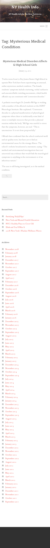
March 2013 (10, 437)
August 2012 (10, 462)
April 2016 (9, 307)
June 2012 (9, 469)
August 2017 (10, 274)
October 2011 (11, 498)
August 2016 (10, 296)
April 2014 (9, 390)
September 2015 (12, 332)
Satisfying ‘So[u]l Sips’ (15, 216)
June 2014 (9, 382)
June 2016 (9, 303)
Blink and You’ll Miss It (15, 227)
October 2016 (11, 289)
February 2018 (11, 253)
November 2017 (12, 263)
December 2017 (11, 260)
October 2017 (11, 267)
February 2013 (11, 440)
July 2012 (9, 465)
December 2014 (11, 364)
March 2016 (10, 310)
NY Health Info (25, 7)
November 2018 (12, 249)
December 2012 (11, 447)
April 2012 (9, 476)
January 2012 (10, 487)
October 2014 (11, 372)
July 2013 (9, 422)
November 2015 (12, 325)
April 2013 (9, 433)
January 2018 (10, 256)
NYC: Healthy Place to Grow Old (20, 223)
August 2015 (10, 336)
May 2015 (9, 346)
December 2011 (11, 491)
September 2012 (12, 458)
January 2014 (10, 401)
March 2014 (10, 393)
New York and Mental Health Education (22, 220)
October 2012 (11, 455)
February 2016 (11, 314)
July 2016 (9, 299)
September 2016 (12, 292)
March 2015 (10, 354)
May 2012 (9, 473)
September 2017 (12, 271)
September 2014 (12, 375)
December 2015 (11, 321)
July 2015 (9, 339)
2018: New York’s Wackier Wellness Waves (24, 231)
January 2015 (10, 361)
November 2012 (12, 451)
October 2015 (11, 328)
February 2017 (11, 281)
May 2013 (9, 429)
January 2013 (10, 444)
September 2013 (12, 415)
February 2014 (11, 397)
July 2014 (9, 379)
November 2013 (12, 408)
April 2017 (9, 278)
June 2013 (9, 426)
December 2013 (11, 404)
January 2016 (10, 318)
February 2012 (11, 484)
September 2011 (12, 501)
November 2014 (12, 368)
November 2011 (12, 494)
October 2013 (11, 411)
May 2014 (9, 386)
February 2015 (11, 357)
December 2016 (11, 285)
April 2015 (9, 350)
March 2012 (10, 480)
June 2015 (9, 343)
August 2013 (10, 419)
